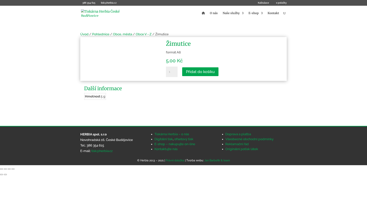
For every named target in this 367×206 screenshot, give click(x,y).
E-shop (253, 13)
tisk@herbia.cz (102, 151)
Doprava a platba (238, 134)
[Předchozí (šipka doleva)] (1, 174)
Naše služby (231, 13)
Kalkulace (263, 3)
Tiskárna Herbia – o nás (171, 134)
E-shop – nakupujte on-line (174, 144)
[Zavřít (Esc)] (13, 169)
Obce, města (122, 34)
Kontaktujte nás (166, 149)
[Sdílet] (9, 169)
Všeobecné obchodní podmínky (249, 139)
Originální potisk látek (241, 149)
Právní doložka (175, 160)
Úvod (84, 34)
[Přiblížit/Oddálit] (1, 169)
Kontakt (273, 13)
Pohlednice (100, 34)
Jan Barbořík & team (217, 160)
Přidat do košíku (200, 71)
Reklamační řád (237, 144)
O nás (214, 13)
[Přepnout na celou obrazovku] (5, 169)
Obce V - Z (144, 34)
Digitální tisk (163, 139)
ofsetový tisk (183, 139)
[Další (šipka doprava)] (5, 174)
